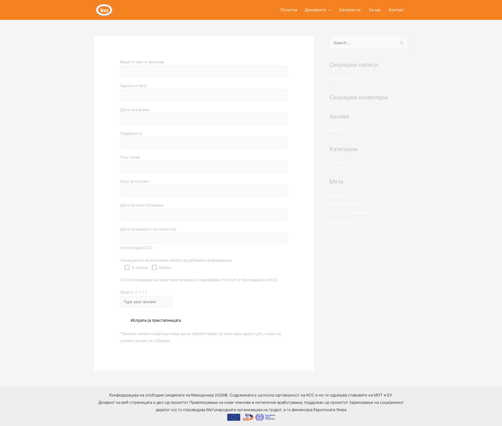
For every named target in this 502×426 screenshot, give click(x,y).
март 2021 (339, 130)
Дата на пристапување (141, 205)
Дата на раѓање (135, 109)
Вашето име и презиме (142, 61)
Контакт (396, 9)
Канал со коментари (348, 212)
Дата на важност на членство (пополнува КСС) (148, 238)
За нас (375, 9)
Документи (315, 9)
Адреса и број (133, 85)
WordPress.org (343, 221)
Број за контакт (135, 181)
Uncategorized (343, 162)
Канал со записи (345, 203)
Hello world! (340, 78)
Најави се (338, 195)
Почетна (289, 9)
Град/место (131, 133)
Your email (130, 157)
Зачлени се (350, 9)
